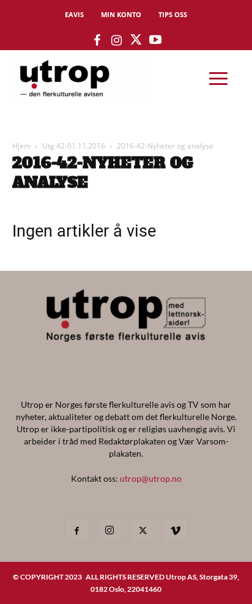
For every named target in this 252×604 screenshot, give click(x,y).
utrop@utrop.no (151, 478)
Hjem (21, 146)
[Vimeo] (175, 531)
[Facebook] (76, 531)
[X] (142, 531)
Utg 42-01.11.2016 (73, 146)
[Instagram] (109, 530)
